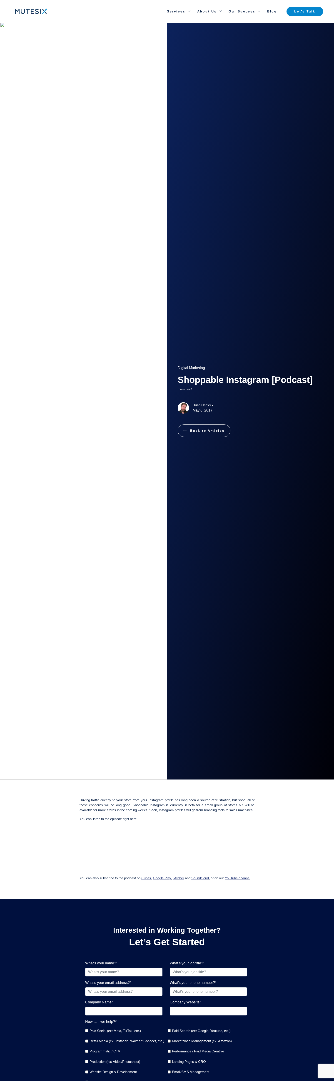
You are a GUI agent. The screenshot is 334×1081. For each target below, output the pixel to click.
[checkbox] (125, 1030)
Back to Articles (207, 430)
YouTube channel (237, 878)
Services (176, 11)
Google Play (162, 878)
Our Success (242, 11)
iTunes (146, 878)
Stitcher (178, 878)
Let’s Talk (304, 11)
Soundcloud (200, 878)
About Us (207, 11)
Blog (272, 11)
